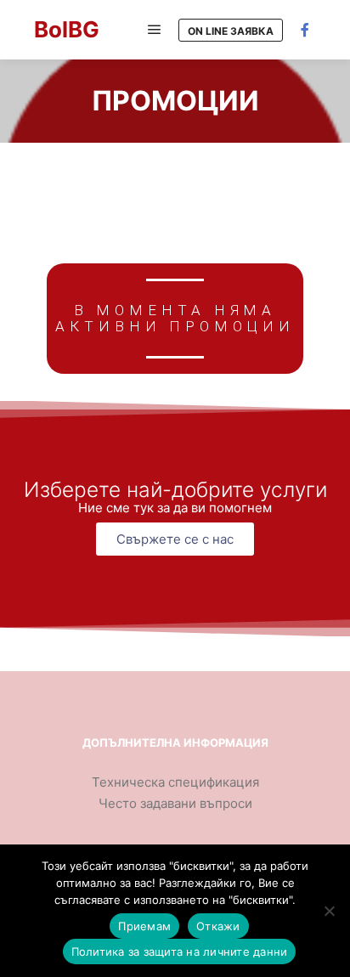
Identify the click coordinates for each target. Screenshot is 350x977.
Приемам (144, 926)
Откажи (218, 926)
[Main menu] (154, 30)
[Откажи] (328, 910)
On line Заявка (231, 31)
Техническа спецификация (175, 782)
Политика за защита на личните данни (179, 951)
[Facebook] (305, 30)
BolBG (66, 29)
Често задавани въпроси (175, 803)
